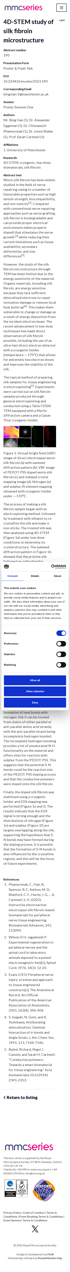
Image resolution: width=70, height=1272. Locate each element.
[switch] (61, 643)
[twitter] (35, 1229)
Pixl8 (50, 1254)
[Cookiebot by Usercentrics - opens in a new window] (51, 566)
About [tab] (57, 576)
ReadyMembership (50, 1258)
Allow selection (35, 691)
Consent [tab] (12, 576)
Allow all (35, 680)
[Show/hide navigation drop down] (61, 8)
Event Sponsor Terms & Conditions (25, 1220)
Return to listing (22, 1097)
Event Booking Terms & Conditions (41, 1216)
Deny (35, 702)
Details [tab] (35, 576)
